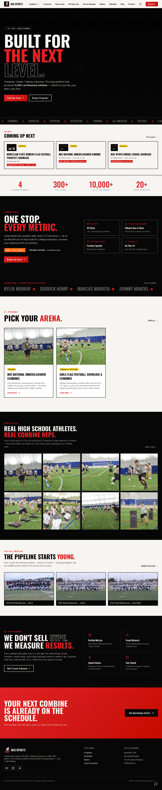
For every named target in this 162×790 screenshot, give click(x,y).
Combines (33, 4)
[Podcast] (19, 768)
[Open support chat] (155, 783)
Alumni (102, 4)
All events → (152, 137)
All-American (73, 4)
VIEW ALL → (153, 320)
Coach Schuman (89, 4)
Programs (48, 4)
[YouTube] (6, 768)
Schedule (113, 4)
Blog (122, 4)
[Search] (140, 4)
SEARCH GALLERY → (149, 566)
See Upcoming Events (139, 713)
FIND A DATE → (151, 447)
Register (151, 4)
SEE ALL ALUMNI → (151, 283)
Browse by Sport (14, 259)
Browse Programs (40, 97)
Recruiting (59, 4)
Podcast (131, 4)
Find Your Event (14, 97)
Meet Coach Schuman (17, 668)
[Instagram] (13, 768)
